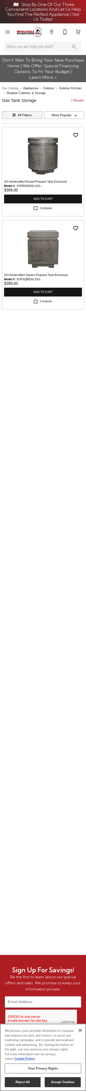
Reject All (23, 1082)
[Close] (80, 1030)
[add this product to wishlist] (75, 135)
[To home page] (29, 32)
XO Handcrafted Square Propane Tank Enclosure (36, 275)
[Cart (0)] (78, 32)
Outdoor (48, 88)
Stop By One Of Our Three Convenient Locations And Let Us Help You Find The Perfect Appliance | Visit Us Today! (43, 11)
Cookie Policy (24, 1058)
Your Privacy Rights (43, 1068)
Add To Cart (43, 199)
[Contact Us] (65, 32)
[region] (43, 1057)
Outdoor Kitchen (70, 88)
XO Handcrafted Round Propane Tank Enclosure (35, 181)
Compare (46, 208)
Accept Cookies (63, 1082)
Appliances (30, 88)
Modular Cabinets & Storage (26, 93)
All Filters (25, 115)
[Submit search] (74, 46)
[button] (7, 32)
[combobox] (64, 115)
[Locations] (51, 32)
